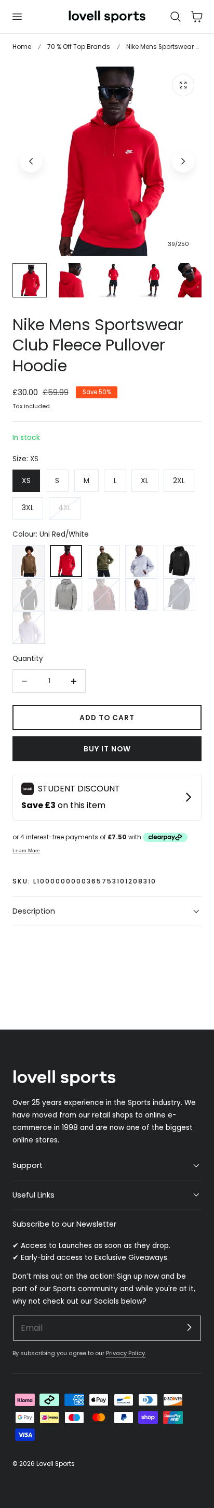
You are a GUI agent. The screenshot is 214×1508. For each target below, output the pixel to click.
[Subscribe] (189, 1327)
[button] (16, 16)
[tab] (29, 280)
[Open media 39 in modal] (183, 85)
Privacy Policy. (126, 1353)
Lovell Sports (55, 1463)
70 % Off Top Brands (78, 46)
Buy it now (107, 749)
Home (21, 46)
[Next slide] (183, 161)
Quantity (27, 659)
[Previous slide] (31, 161)
